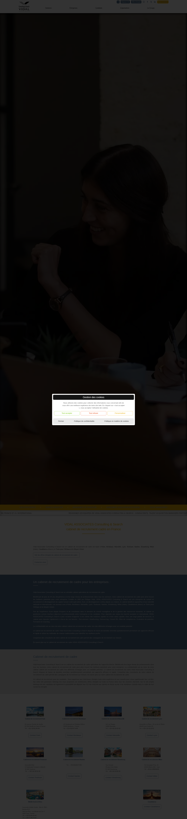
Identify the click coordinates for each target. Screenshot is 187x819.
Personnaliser (120, 413)
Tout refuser (93, 413)
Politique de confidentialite (84, 421)
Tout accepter (67, 413)
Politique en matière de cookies (116, 421)
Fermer (61, 421)
